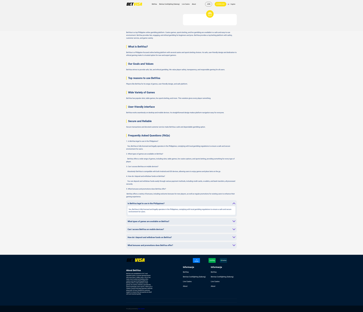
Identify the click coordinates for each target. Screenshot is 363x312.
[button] (232, 4)
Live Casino (186, 4)
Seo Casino (141, 308)
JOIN (208, 4)
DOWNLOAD (220, 4)
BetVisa (154, 4)
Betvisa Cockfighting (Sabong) (169, 4)
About (194, 4)
